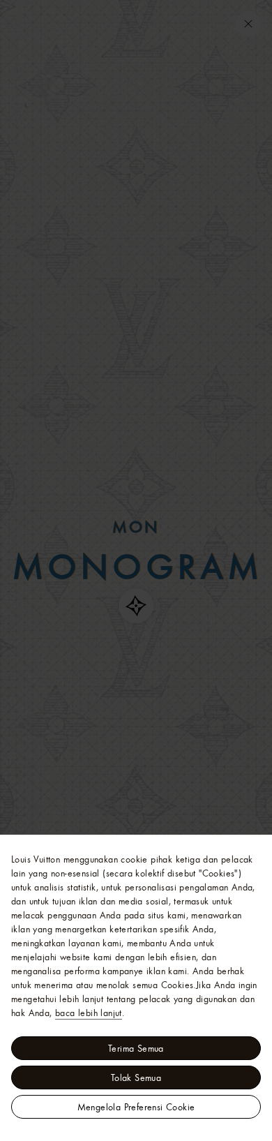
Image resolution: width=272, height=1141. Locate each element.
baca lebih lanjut (88, 1012)
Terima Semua (136, 1048)
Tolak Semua (136, 1077)
